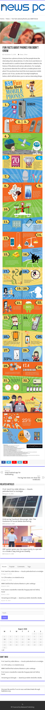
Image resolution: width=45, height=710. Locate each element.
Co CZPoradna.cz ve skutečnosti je (12, 577)
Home (2, 19)
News (8, 19)
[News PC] (22, 7)
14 (28, 639)
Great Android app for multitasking (13, 472)
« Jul (2, 650)
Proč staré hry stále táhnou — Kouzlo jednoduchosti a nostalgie (18, 490)
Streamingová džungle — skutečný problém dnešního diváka (21, 598)
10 (4, 639)
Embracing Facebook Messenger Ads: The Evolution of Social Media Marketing (19, 520)
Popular (12, 566)
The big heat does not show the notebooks (29, 477)
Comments (21, 566)
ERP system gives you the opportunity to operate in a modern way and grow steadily (22, 550)
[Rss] (22, 704)
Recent (4, 566)
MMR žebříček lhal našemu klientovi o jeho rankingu (18, 583)
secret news (20, 689)
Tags (29, 566)
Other (25, 54)
